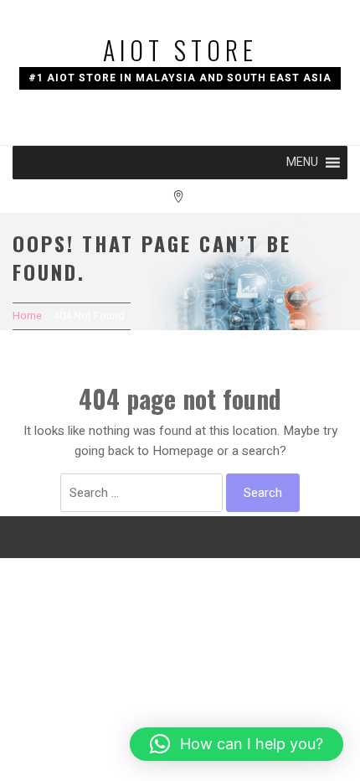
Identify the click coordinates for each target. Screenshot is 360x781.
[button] (302, 162)
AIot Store (180, 50)
